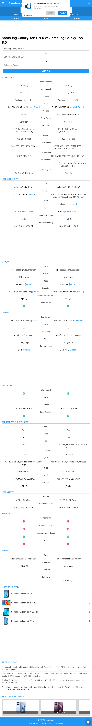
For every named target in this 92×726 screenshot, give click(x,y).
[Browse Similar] (27, 212)
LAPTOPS (77, 18)
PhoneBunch (15, 3)
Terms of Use (46, 723)
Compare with (10, 586)
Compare (46, 71)
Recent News (9, 662)
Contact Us (59, 723)
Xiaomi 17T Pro (59, 712)
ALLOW (63, 13)
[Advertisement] (46, 27)
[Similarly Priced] (33, 107)
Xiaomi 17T (20, 712)
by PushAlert (29, 15)
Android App (33, 723)
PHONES (15, 18)
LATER (50, 13)
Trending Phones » (13, 696)
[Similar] (32, 194)
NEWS (46, 18)
